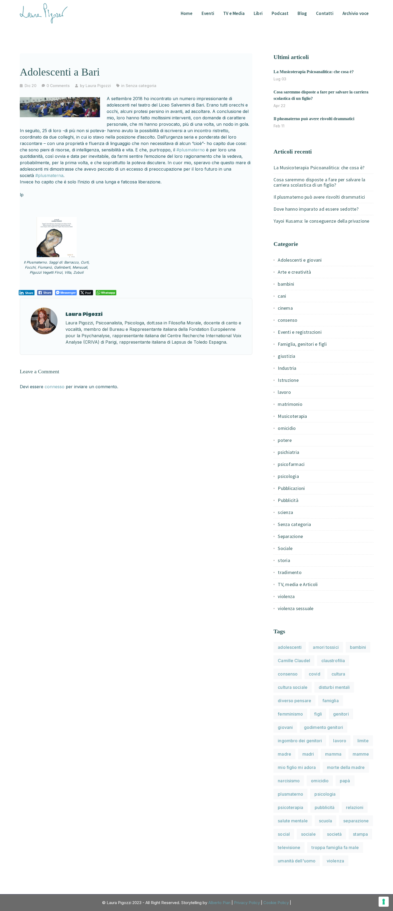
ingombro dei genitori (300, 740)
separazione (356, 820)
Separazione (290, 536)
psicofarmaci (291, 464)
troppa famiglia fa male (335, 847)
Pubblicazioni (291, 488)
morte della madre (346, 767)
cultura (338, 674)
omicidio (287, 428)
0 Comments (58, 85)
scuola (325, 820)
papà (345, 780)
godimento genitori (323, 727)
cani (282, 296)
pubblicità (325, 807)
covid (314, 674)
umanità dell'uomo (296, 860)
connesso (54, 386)
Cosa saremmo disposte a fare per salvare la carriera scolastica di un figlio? (319, 182)
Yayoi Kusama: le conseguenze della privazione (321, 221)
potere (285, 440)
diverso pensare (294, 700)
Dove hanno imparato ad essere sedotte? (316, 209)
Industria (287, 368)
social (284, 834)
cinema (285, 308)
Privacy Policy (247, 902)
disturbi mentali (334, 687)
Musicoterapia (292, 416)
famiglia (330, 700)
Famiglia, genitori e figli (302, 344)
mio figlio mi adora (297, 767)
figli (318, 714)
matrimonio (290, 404)
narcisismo (289, 780)
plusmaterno (290, 794)
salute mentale (292, 820)
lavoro (284, 392)
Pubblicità (288, 500)
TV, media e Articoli (298, 584)
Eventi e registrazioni (300, 332)
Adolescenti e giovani (300, 260)
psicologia (288, 476)
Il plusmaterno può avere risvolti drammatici (313, 118)
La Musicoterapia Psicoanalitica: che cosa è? (313, 71)
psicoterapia (290, 807)
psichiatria (288, 452)
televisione (289, 847)
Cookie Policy (276, 902)
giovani (285, 727)
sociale (308, 834)
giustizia (286, 356)
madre (284, 754)
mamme (361, 754)
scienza (285, 512)
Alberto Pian (219, 902)
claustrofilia (333, 660)
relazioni (355, 807)
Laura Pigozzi (98, 85)
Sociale (285, 548)
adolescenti (290, 647)
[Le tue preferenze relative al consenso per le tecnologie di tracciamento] (384, 902)
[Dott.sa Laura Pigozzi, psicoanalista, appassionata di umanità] (44, 12)
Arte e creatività (294, 272)
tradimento (290, 572)
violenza (286, 596)
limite (363, 740)
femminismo (290, 714)
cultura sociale (292, 687)
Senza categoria (141, 85)
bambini (286, 284)
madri (308, 754)
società (334, 834)
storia (284, 560)
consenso (287, 320)
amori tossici (325, 647)
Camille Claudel (294, 660)
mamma (333, 754)
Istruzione (288, 380)
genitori (341, 714)
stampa (360, 834)
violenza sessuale (295, 608)
